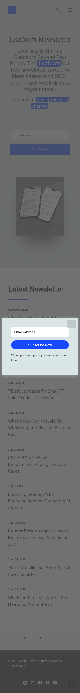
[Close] (71, 324)
